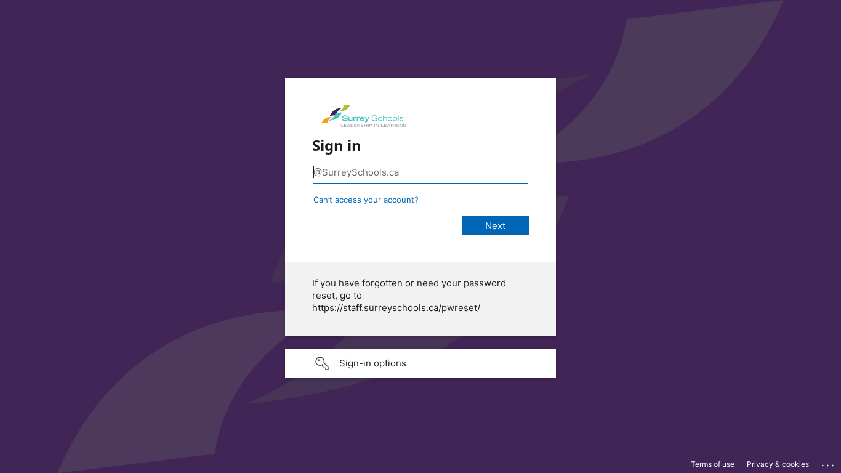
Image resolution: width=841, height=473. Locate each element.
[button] (420, 363)
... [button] (828, 462)
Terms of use (712, 464)
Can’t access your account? (366, 199)
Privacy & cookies (778, 464)
